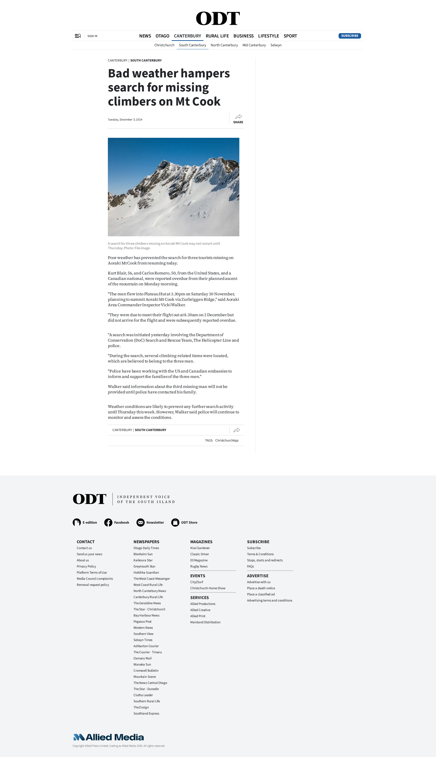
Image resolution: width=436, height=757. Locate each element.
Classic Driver (199, 554)
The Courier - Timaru (148, 652)
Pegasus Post (142, 621)
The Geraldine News (147, 603)
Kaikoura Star (143, 560)
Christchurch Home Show (207, 588)
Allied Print (197, 616)
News (145, 35)
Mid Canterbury (254, 45)
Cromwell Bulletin (146, 670)
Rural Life (217, 35)
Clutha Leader (143, 695)
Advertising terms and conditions (269, 600)
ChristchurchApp (226, 440)
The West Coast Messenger (152, 578)
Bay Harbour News (146, 615)
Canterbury (187, 35)
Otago (162, 35)
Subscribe (349, 35)
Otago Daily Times (146, 548)
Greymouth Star (144, 566)
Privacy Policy (86, 566)
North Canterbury (224, 45)
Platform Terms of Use (92, 572)
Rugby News (199, 566)
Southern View (144, 633)
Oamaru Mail (142, 658)
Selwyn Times (143, 640)
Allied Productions (202, 604)
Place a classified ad (261, 594)
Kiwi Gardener (200, 548)
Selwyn (276, 45)
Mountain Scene (145, 676)
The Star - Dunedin (146, 689)
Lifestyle (268, 35)
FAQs (250, 566)
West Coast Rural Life (148, 584)
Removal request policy (93, 584)
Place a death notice (261, 588)
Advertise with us (258, 582)
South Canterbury (192, 45)
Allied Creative (200, 610)
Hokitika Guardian (146, 572)
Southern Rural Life (147, 701)
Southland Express (146, 713)
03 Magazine (198, 560)
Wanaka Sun (142, 664)
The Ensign (141, 707)
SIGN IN (92, 36)
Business (243, 35)
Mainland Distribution (205, 622)
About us (83, 560)
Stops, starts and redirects (265, 560)
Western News (143, 627)
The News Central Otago (150, 683)
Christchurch (164, 45)
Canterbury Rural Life (148, 597)
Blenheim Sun (143, 554)
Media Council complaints (95, 578)
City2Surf (196, 582)
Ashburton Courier (146, 646)
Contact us (84, 548)
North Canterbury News (150, 591)
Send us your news (89, 554)
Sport (290, 35)
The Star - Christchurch (149, 609)
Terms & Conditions (260, 554)
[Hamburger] (78, 36)
